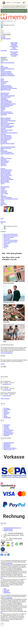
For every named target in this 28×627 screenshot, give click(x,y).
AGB (5, 415)
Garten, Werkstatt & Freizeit (7, 153)
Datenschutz (6, 412)
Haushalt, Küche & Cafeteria (7, 143)
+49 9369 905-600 (6, 390)
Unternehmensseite (8, 529)
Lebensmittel (4, 114)
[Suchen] (15, 21)
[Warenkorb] (2, 41)
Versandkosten (8, 563)
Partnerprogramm (8, 431)
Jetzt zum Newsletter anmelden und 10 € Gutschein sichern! (13, 374)
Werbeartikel (4, 165)
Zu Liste (3, 364)
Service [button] (2, 420)
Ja (1, 366)
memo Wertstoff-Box (9, 430)
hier (1, 578)
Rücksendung (7, 446)
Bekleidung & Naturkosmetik (7, 75)
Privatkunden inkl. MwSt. (8, 25)
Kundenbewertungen (9, 432)
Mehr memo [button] (3, 523)
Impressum (6, 413)
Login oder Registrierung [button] (6, 353)
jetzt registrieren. (7, 38)
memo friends (7, 424)
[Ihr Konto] (2, 31)
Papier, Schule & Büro (8, 283)
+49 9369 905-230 (6, 395)
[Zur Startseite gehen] (14, 19)
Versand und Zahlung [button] (6, 438)
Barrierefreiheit (7, 417)
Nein (5, 366)
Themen (2, 183)
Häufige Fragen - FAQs (9, 449)
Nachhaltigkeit (7, 409)
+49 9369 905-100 (6, 384)
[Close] (1, 346)
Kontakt (5, 416)
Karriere (5, 411)
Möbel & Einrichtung (6, 89)
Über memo (6, 408)
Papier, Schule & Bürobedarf (7, 62)
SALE (2, 218)
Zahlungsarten (7, 444)
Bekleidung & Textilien (8, 302)
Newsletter (6, 427)
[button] (2, 27)
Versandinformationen (9, 442)
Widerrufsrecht (7, 445)
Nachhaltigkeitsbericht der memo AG (12, 527)
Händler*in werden (8, 530)
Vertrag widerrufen (5, 398)
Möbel (4, 341)
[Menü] (2, 23)
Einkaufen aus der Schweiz (10, 448)
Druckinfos (6, 435)
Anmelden (3, 37)
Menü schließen (6, 34)
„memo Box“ (7, 428)
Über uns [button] (3, 403)
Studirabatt (6, 426)
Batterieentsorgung (8, 434)
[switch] (24, 3)
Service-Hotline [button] (4, 376)
